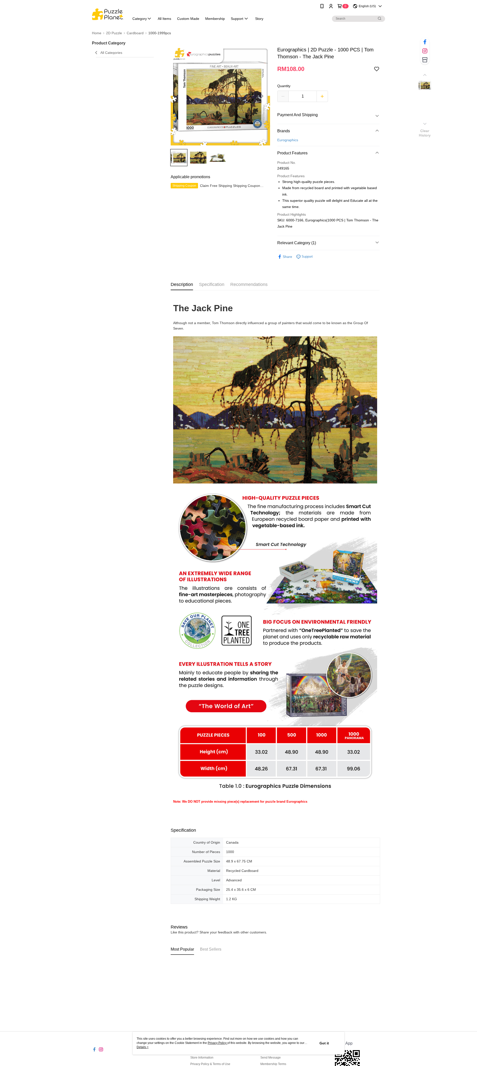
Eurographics (287, 140)
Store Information (201, 1057)
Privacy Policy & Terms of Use (210, 1064)
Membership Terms (273, 1064)
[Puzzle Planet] (107, 13)
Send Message (270, 1057)
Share (287, 257)
